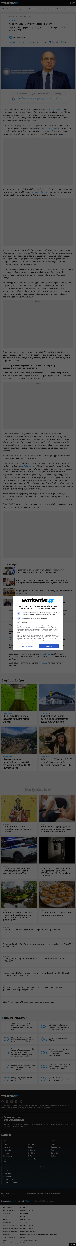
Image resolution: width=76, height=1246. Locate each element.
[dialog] (38, 623)
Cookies (72, 1244)
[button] (38, 622)
